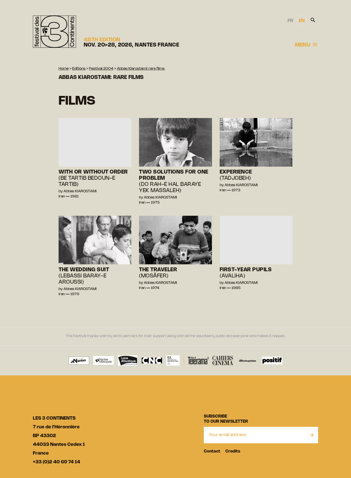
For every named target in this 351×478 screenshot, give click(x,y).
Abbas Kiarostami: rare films (141, 68)
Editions (79, 68)
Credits (232, 451)
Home (64, 68)
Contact (212, 451)
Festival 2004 (101, 68)
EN (302, 21)
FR (290, 21)
